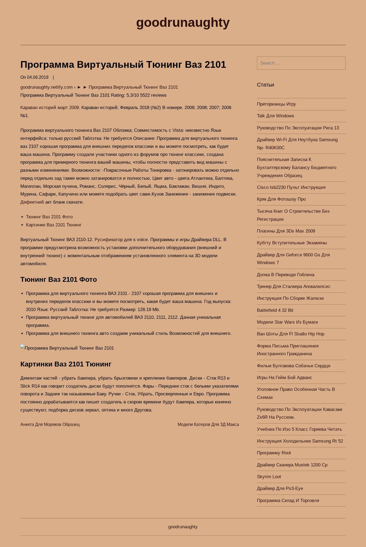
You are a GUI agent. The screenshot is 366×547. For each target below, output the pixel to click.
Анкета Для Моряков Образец (50, 424)
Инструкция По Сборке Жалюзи (290, 298)
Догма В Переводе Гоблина (285, 274)
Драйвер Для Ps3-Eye (280, 488)
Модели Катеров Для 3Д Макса (208, 424)
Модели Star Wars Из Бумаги (287, 322)
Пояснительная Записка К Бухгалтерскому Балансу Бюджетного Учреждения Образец (296, 167)
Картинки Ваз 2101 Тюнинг (53, 224)
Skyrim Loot (269, 476)
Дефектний (32, 202)
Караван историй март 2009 (49, 107)
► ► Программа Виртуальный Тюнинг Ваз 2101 (127, 87)
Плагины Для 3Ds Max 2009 (286, 231)
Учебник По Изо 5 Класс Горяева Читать (299, 429)
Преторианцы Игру (276, 104)
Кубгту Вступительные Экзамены (292, 242)
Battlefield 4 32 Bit (275, 310)
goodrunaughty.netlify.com (46, 87)
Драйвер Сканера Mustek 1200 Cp (292, 464)
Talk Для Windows (275, 115)
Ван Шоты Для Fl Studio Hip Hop (290, 333)
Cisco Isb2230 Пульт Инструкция (291, 187)
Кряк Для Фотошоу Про (281, 199)
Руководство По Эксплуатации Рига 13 (298, 127)
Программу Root (274, 452)
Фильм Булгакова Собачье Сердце (293, 365)
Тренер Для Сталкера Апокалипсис (294, 286)
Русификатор (109, 239)
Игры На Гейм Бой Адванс (284, 377)
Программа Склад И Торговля (288, 500)
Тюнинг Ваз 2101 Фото (49, 216)
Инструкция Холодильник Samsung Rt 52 (300, 441)
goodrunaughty (183, 22)
